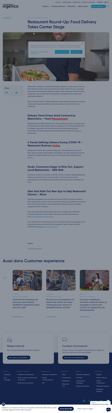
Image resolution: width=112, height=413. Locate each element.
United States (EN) (66, 409)
